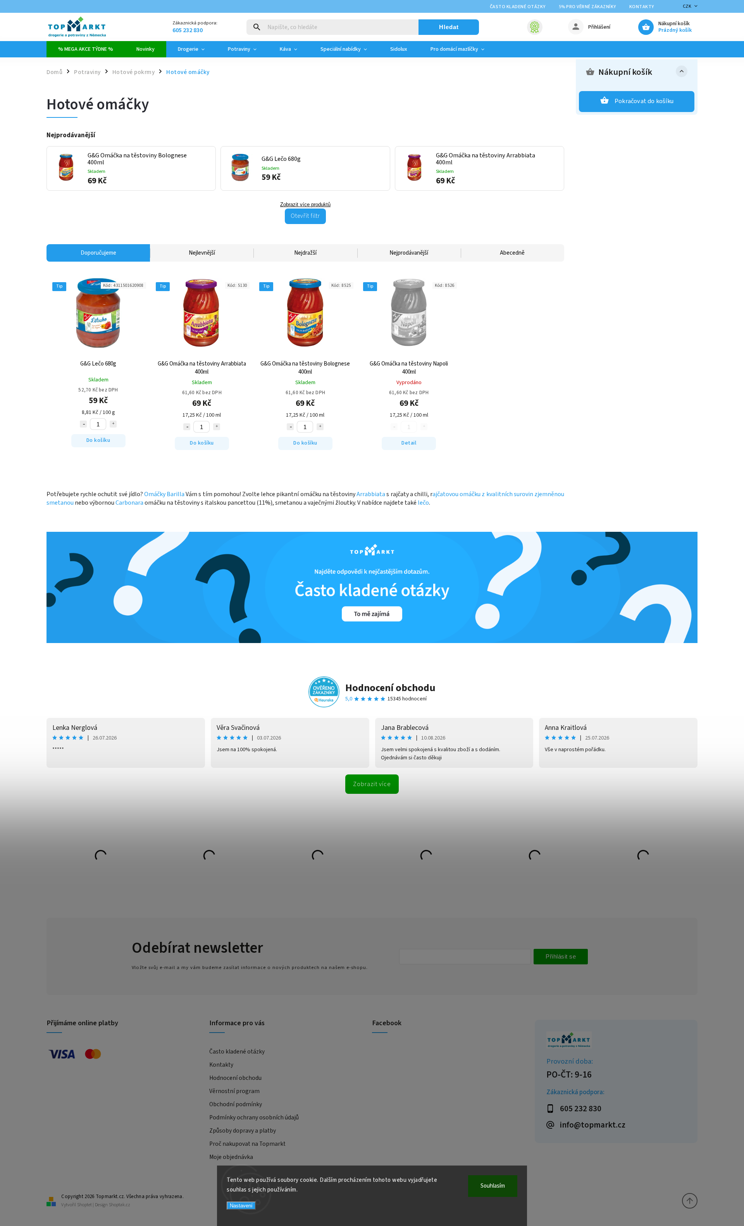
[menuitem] (85, 49)
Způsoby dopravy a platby (242, 1130)
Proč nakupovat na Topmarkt (247, 1144)
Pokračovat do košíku (644, 101)
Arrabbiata (370, 494)
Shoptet (84, 1205)
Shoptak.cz (119, 1205)
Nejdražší (305, 253)
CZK (687, 6)
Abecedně (512, 253)
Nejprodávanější (408, 253)
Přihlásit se (561, 956)
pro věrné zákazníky (587, 6)
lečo (423, 502)
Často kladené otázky (518, 6)
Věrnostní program (234, 1091)
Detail (408, 443)
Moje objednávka (231, 1157)
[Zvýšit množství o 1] (113, 424)
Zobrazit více (372, 784)
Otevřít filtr (305, 216)
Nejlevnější (202, 253)
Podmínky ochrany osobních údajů (254, 1117)
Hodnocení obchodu (390, 688)
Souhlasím (492, 1186)
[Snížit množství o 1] (83, 424)
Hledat (449, 27)
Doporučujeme (98, 253)
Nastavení (241, 1206)
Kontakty (641, 6)
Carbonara (129, 502)
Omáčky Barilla (164, 494)
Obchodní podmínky (235, 1104)
